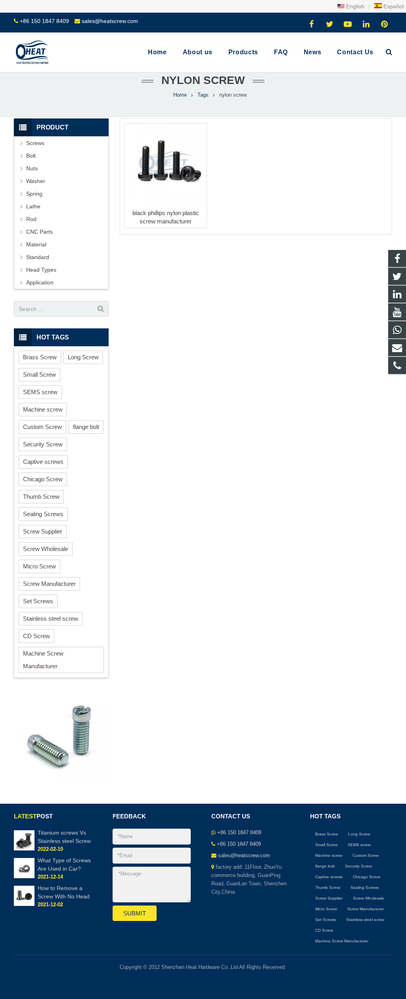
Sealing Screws (43, 514)
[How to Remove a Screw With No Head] (24, 904)
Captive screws (43, 461)
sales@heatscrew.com (110, 21)
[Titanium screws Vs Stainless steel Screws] (24, 849)
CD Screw (36, 636)
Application (40, 282)
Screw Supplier (42, 531)
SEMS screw (40, 392)
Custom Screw (42, 426)
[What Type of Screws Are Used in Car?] (24, 876)
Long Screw (83, 357)
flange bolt (86, 426)
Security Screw (43, 444)
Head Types (41, 270)
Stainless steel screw (50, 618)
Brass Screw (40, 357)
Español (393, 6)
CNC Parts (39, 232)
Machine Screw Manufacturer (43, 659)
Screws (35, 143)
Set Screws (38, 601)
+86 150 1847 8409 (44, 21)
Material (36, 244)
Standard (37, 257)
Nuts (32, 168)
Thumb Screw (41, 496)
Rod (31, 219)
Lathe (33, 206)
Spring (34, 194)
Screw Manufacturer (49, 583)
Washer (35, 181)
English (354, 6)
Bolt (31, 156)
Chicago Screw (43, 479)
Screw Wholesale (45, 548)
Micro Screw (39, 566)
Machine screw (43, 409)
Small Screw (39, 374)
